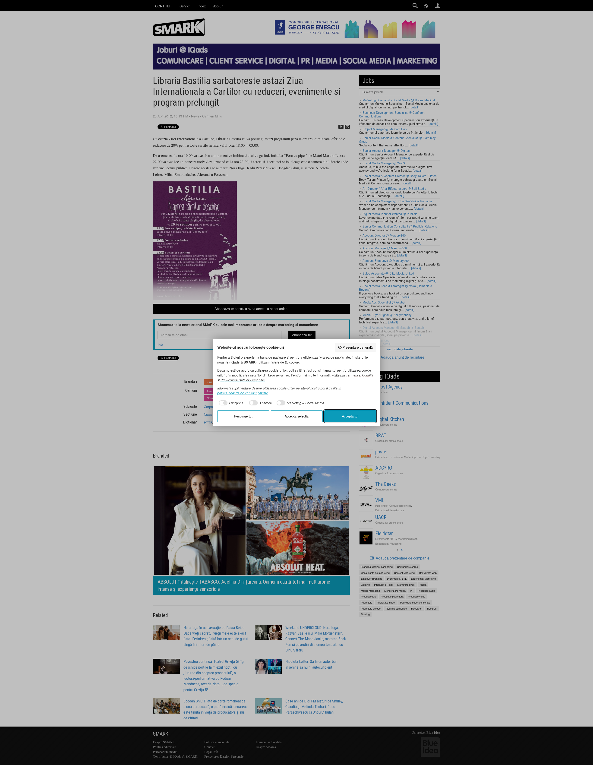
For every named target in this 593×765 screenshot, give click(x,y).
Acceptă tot (350, 416)
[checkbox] (230, 402)
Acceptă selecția (297, 416)
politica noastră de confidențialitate (242, 393)
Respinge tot (243, 416)
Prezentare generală (358, 347)
